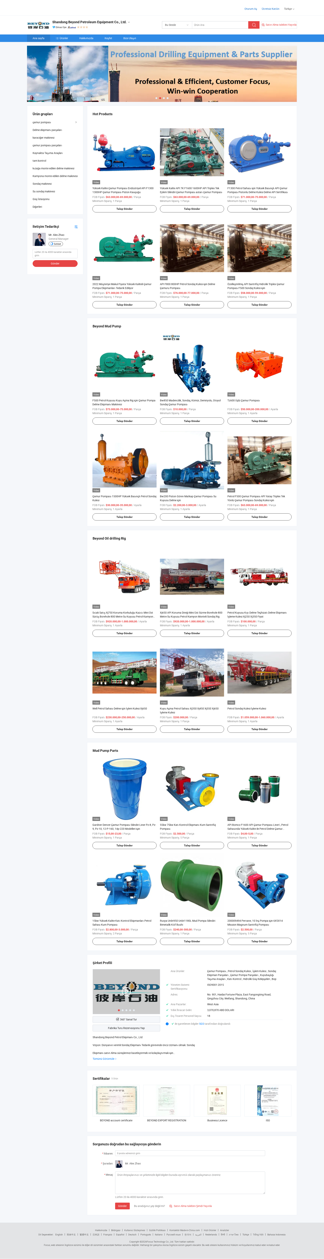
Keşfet (108, 38)
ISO (268, 1120)
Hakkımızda (86, 38)
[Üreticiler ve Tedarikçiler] (51, 7)
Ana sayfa (38, 38)
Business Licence (217, 1120)
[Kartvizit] (76, 226)
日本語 (96, 1234)
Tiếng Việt (258, 1234)
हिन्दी (223, 1234)
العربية (198, 1234)
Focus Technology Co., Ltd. (160, 1241)
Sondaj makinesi (42, 183)
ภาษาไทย (233, 1234)
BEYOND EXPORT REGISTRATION (166, 1120)
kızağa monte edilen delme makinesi (53, 168)
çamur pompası (42, 122)
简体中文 (71, 1234)
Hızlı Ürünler (210, 1230)
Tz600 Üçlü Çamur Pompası (243, 400)
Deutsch (132, 1234)
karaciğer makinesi (43, 137)
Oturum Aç (250, 8)
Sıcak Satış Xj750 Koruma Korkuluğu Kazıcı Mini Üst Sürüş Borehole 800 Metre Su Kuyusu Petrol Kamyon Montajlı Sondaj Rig (122, 616)
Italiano (159, 1234)
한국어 (187, 1234)
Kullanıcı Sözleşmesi (134, 1230)
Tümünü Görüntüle (103, 1058)
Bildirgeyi (115, 1230)
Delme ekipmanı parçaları (47, 130)
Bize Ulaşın (129, 38)
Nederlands (211, 1234)
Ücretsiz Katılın (270, 8)
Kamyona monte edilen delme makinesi (55, 176)
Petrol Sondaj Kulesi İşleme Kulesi (246, 708)
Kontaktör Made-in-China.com (185, 1230)
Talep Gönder (124, 208)
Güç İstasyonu (41, 199)
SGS (202, 1023)
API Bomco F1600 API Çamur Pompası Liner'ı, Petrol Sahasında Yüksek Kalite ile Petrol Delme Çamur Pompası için (257, 828)
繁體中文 (84, 1234)
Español (120, 1234)
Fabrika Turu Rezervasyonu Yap (126, 1028)
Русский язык (173, 1234)
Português (145, 1234)
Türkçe (245, 1234)
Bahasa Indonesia (276, 1234)
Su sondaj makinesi (44, 191)
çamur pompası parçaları (47, 145)
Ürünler (64, 38)
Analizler (224, 1230)
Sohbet (57, 243)
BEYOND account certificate (116, 1120)
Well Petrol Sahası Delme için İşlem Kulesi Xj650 (119, 708)
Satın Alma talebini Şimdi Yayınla (190, 1206)
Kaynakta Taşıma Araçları (48, 153)
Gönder (122, 1206)
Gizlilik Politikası (157, 1230)
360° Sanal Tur (128, 1019)
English (59, 1234)
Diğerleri (37, 206)
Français (107, 1234)
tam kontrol (39, 160)
